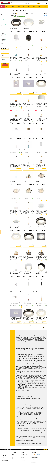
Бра (23, 16)
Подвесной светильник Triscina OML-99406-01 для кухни (41, 43)
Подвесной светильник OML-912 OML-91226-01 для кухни (28, 166)
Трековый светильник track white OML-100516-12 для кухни (15, 74)
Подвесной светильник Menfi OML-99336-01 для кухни (41, 258)
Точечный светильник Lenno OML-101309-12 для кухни (15, 304)
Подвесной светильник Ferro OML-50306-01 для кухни (28, 212)
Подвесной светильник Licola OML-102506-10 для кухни (28, 288)
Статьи (22, 459)
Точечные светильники (5, 20)
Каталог (3, 6)
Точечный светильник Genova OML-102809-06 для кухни (41, 319)
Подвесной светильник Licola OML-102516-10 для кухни (41, 288)
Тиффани (3, 40)
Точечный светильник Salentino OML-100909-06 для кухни (15, 135)
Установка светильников (24, 454)
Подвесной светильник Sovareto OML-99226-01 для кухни (40, 120)
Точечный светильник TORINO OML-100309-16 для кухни (16, 89)
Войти (46, 0)
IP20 (3, 51)
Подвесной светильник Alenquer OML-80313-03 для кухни (28, 181)
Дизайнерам (26, 0)
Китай (3, 60)
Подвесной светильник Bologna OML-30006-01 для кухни (28, 227)
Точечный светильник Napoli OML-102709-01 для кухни (41, 242)
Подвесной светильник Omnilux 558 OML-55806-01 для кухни (15, 181)
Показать (4, 65)
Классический (4, 34)
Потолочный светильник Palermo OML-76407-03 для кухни (28, 196)
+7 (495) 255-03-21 (3, 449)
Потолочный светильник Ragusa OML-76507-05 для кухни (41, 181)
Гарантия (9, 0)
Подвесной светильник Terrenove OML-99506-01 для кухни (15, 105)
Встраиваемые (4, 24)
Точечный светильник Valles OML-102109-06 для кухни (41, 28)
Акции (12, 457)
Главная (2, 8)
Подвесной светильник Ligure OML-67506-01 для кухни (15, 288)
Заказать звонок (9, 449)
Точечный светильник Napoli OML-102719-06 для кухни (41, 227)
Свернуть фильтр (13, 13)
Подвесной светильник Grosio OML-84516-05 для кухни (41, 304)
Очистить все (45, 15)
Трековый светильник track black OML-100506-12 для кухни (28, 74)
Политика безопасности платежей (34, 457)
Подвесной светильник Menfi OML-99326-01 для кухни (28, 258)
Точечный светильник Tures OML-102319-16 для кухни (28, 43)
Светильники (20, 16)
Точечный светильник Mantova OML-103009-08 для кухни (28, 273)
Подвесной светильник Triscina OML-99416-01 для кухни (16, 59)
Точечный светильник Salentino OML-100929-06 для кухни (40, 135)
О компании (14, 452)
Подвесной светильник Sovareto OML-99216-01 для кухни (28, 120)
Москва (17, 2)
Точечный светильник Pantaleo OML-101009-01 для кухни (40, 150)
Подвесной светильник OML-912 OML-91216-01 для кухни (15, 166)
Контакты (36, 0)
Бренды (31, 0)
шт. (39, 449)
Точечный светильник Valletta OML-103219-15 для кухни (15, 28)
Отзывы (17, 0)
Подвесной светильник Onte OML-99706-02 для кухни (41, 166)
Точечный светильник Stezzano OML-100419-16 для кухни (40, 105)
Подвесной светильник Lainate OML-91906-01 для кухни (28, 304)
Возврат (13, 0)
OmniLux (3, 55)
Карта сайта (13, 458)
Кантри (3, 33)
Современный (4, 39)
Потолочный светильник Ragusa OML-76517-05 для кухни (15, 196)
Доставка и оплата (3, 0)
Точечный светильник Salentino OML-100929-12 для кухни (28, 135)
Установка (21, 0)
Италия (3, 59)
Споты (3, 19)
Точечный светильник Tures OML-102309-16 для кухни (15, 43)
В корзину (18, 31)
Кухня (14, 16)
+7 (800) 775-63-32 (18, 3)
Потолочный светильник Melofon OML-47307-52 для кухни (41, 212)
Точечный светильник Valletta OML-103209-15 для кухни (28, 28)
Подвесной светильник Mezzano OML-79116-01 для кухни (15, 258)
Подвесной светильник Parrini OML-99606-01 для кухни (15, 150)
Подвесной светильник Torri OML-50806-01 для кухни (41, 74)
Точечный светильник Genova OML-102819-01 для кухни (28, 319)
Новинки (13, 456)
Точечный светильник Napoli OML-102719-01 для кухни (28, 242)
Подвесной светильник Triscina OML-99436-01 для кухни (41, 59)
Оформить (44, 449)
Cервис (22, 452)
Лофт (3, 35)
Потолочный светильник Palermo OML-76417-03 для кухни (41, 196)
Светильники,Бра (8, 8)
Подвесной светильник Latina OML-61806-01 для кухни (15, 212)
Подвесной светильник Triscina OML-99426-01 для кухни (28, 59)
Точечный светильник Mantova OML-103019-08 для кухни (41, 273)
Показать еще (29, 325)
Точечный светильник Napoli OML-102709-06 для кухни (15, 242)
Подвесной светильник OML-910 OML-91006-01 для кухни (15, 273)
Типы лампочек (23, 460)
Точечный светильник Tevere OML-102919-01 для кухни (41, 89)
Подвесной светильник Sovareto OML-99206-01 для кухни (15, 120)
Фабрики (13, 454)
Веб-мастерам (23, 456)
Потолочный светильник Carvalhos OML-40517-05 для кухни (15, 227)
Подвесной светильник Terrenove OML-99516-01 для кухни (28, 105)
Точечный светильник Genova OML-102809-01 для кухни (15, 319)
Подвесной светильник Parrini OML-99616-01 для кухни (28, 150)
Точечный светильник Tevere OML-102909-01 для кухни (28, 89)
